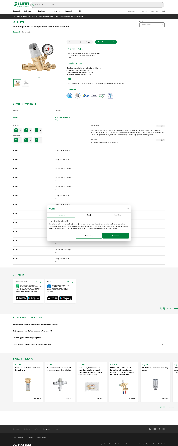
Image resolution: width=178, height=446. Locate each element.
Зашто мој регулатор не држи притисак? (28, 338)
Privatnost (161, 444)
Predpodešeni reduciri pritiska (69, 16)
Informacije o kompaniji (103, 444)
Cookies (117, 444)
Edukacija (27, 429)
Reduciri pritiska (54, 16)
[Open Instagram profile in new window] (163, 429)
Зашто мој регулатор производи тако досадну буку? (32, 344)
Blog (80, 11)
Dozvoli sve (115, 236)
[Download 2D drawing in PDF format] (19, 130)
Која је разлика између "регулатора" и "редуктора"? (32, 331)
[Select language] (163, 11)
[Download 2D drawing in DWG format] (29, 130)
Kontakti (144, 11)
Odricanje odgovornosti (146, 444)
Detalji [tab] (89, 215)
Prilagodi (88, 236)
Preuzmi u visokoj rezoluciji (78, 42)
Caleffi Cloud (154, 11)
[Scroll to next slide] (164, 308)
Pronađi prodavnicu (104, 42)
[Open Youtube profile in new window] (155, 429)
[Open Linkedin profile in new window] (159, 429)
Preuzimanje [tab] (26, 32)
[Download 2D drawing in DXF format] (39, 130)
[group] (17, 83)
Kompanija (46, 429)
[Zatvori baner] (128, 209)
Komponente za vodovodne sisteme (38, 16)
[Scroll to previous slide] (161, 308)
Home (18, 16)
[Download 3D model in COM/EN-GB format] (39, 140)
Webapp (37, 282)
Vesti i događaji (132, 11)
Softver (36, 429)
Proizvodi (16, 11)
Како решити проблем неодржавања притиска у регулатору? (36, 324)
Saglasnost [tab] (61, 215)
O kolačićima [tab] (117, 215)
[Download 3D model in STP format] (29, 140)
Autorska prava (129, 444)
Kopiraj (159, 125)
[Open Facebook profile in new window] (150, 429)
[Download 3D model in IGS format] (19, 140)
